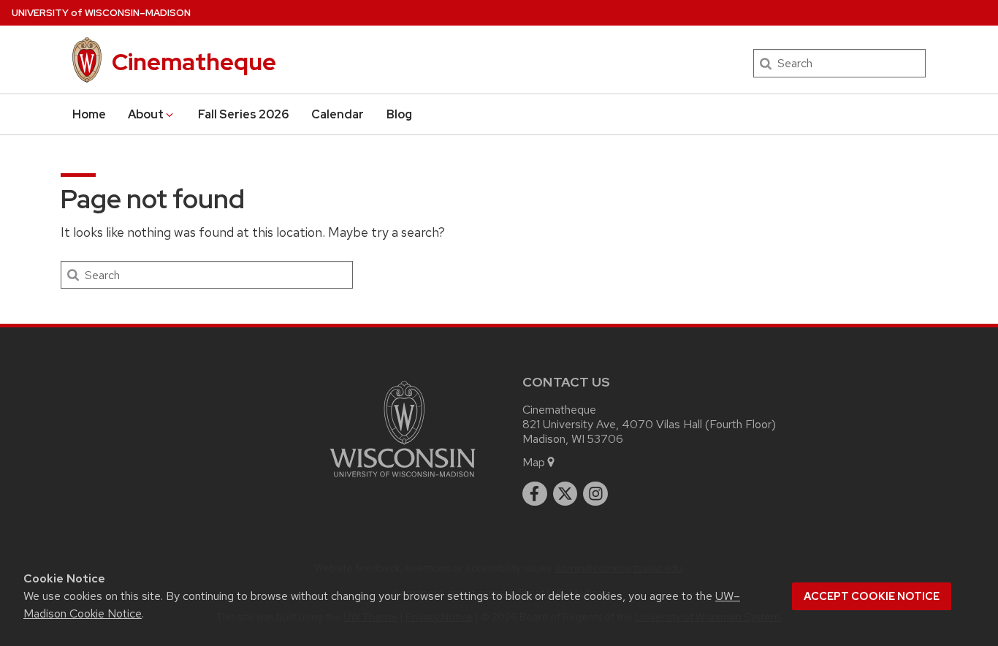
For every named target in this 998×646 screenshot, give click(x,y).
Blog (399, 114)
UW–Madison (101, 13)
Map (533, 462)
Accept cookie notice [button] (872, 596)
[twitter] (565, 494)
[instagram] (595, 494)
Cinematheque (194, 61)
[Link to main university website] (403, 479)
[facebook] (534, 494)
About (146, 114)
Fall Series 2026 (243, 114)
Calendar (337, 114)
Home (89, 114)
